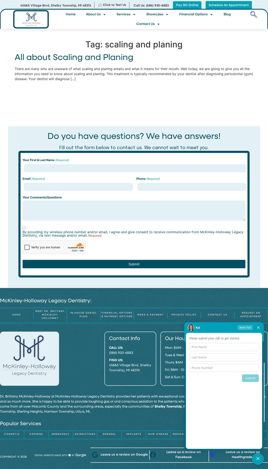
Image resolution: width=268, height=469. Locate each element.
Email (34, 178)
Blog (227, 14)
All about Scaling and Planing (74, 58)
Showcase (154, 14)
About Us (93, 14)
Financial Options (193, 14)
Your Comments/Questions (42, 197)
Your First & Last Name (46, 160)
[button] (253, 15)
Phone (148, 178)
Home (71, 14)
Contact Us (145, 24)
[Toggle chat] (258, 459)
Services (123, 14)
